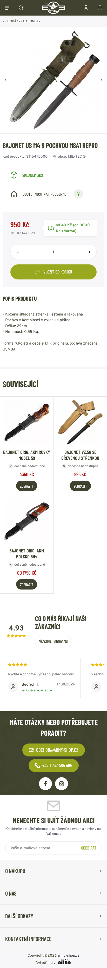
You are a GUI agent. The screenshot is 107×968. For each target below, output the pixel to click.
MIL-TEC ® (77, 156)
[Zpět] (5, 80)
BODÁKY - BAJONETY (24, 21)
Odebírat (88, 848)
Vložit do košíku (57, 272)
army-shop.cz (68, 955)
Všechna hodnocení (53, 641)
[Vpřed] (102, 80)
